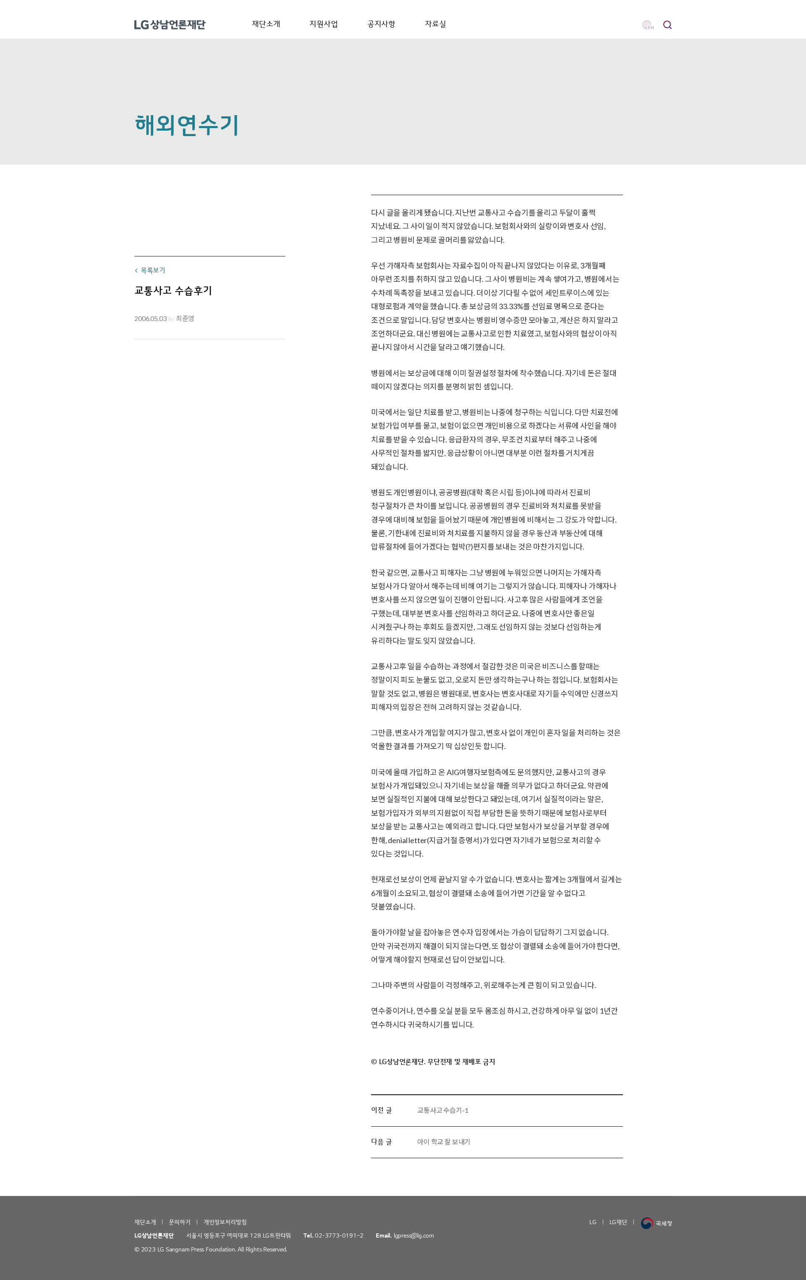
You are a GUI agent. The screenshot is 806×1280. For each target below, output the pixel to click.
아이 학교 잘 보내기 (444, 1142)
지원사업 (323, 24)
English (648, 24)
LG (593, 1222)
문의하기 (179, 1222)
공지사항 (381, 24)
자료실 (435, 24)
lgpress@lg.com (414, 1236)
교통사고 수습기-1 (442, 1110)
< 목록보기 (149, 270)
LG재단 (618, 1222)
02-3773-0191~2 (339, 1236)
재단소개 (266, 24)
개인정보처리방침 (225, 1222)
